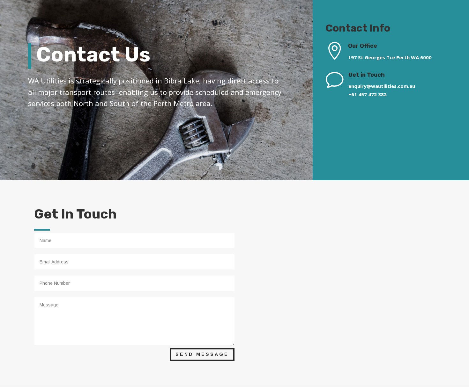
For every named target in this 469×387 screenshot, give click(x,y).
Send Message (202, 354)
